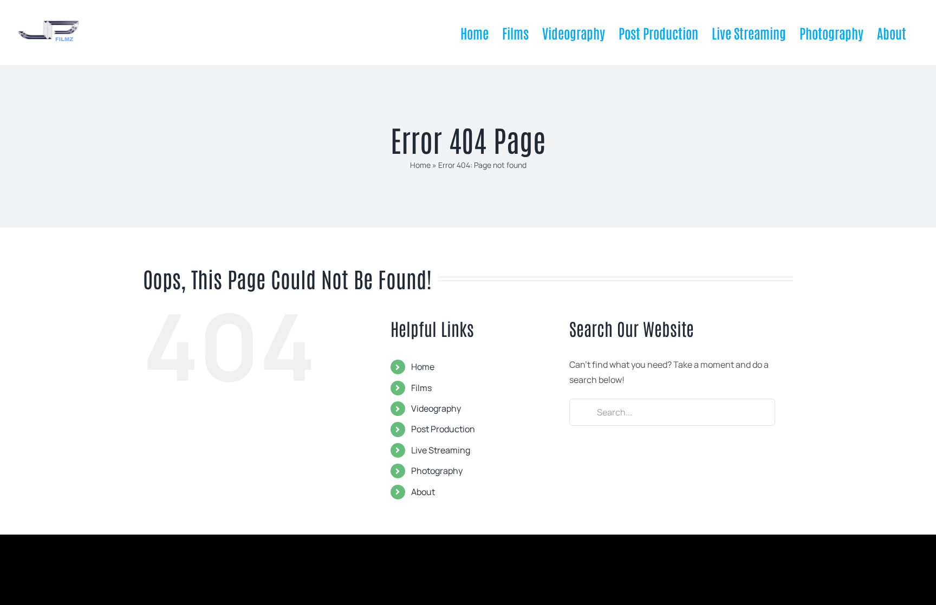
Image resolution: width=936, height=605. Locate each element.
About (423, 492)
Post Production (443, 429)
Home (420, 165)
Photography (437, 471)
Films (421, 388)
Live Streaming (440, 450)
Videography (436, 408)
